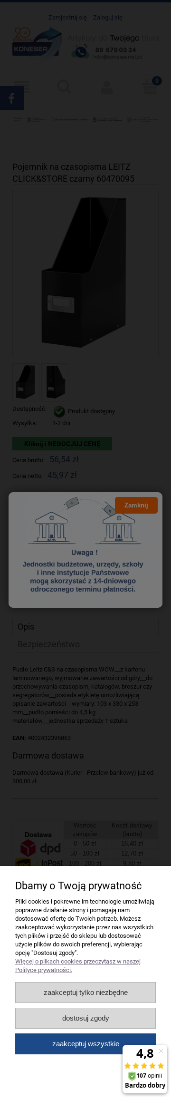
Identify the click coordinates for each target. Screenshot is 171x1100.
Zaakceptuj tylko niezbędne (86, 992)
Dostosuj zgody (85, 1018)
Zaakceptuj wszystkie (85, 1044)
